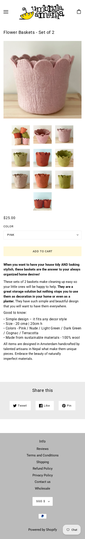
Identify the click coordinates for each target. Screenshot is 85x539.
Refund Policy (43, 469)
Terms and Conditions (43, 455)
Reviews (43, 449)
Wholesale (42, 488)
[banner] (41, 12)
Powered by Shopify (42, 530)
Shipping (42, 462)
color (8, 226)
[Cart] (79, 12)
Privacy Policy (42, 475)
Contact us (43, 482)
